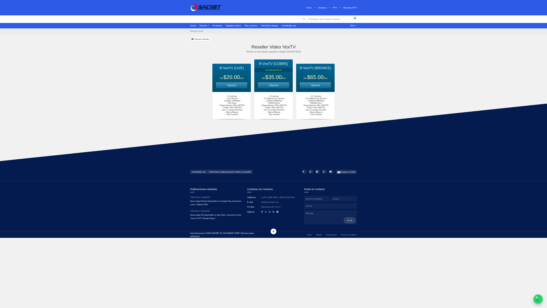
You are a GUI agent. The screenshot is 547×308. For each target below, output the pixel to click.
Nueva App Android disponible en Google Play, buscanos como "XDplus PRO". (215, 203)
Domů (193, 25)
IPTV (335, 8)
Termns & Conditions (349, 235)
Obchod (203, 25)
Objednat (231, 85)
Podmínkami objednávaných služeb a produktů (230, 172)
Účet (352, 25)
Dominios (322, 8)
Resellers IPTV (350, 8)
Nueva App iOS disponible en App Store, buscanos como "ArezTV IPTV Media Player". (215, 216)
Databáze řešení (233, 25)
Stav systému (250, 25)
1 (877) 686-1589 (269, 197)
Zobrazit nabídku (201, 39)
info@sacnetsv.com (270, 202)
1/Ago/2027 (205, 197)
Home (309, 8)
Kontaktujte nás (289, 25)
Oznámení (217, 25)
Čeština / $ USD (347, 172)
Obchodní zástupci (269, 25)
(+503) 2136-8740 (286, 197)
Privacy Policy (331, 235)
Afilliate (319, 235)
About (309, 235)
